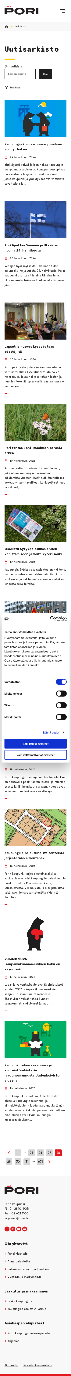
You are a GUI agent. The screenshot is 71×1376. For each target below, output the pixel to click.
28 (58, 1153)
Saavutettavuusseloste (37, 1365)
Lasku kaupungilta (19, 1301)
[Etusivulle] (21, 10)
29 (9, 1161)
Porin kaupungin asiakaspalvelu (28, 1333)
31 (26, 1161)
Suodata (14, 87)
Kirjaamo (13, 1341)
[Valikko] (62, 11)
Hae (45, 74)
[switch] (61, 694)
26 (40, 1153)
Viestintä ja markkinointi (24, 1277)
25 (31, 1153)
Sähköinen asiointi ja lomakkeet (29, 1269)
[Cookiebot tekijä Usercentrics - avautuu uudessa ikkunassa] (50, 618)
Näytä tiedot (51, 732)
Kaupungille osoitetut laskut (26, 1309)
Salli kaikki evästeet (35, 743)
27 (49, 1153)
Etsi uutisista (13, 66)
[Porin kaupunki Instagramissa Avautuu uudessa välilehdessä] (12, 1229)
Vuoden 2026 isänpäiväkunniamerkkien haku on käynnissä (32, 964)
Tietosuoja (11, 1365)
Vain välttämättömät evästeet (36, 754)
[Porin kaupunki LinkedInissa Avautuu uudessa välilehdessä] (24, 1229)
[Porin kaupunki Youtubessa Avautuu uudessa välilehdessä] (18, 1229)
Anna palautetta (18, 1261)
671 (40, 1161)
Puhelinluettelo (17, 1253)
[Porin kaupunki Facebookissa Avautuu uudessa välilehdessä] (7, 1229)
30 (18, 1161)
